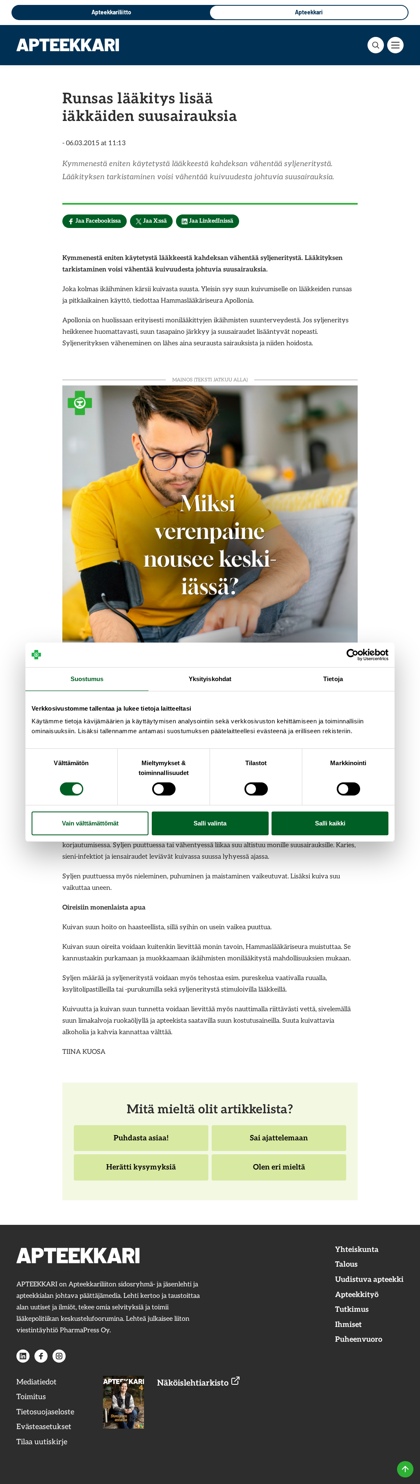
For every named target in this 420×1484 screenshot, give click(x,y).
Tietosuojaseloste (45, 1412)
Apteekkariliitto (111, 12)
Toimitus (31, 1397)
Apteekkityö (357, 1294)
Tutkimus (352, 1309)
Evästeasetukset (43, 1426)
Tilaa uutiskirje (41, 1442)
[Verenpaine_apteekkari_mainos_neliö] (210, 532)
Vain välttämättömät (90, 823)
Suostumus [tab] (87, 678)
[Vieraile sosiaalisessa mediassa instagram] (59, 1356)
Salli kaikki (330, 823)
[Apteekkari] (67, 45)
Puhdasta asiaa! (141, 1142)
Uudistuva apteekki (369, 1279)
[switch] (164, 789)
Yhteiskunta (357, 1249)
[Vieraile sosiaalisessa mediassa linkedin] (23, 1356)
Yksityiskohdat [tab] (210, 678)
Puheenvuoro (358, 1339)
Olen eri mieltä (279, 1172)
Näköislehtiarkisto (194, 1383)
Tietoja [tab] (333, 678)
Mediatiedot (36, 1382)
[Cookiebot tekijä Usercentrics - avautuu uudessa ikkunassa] (352, 655)
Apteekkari (309, 12)
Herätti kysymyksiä (141, 1172)
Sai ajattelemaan (278, 1142)
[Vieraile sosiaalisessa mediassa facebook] (41, 1356)
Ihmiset (348, 1324)
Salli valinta (210, 823)
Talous (346, 1264)
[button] (376, 45)
